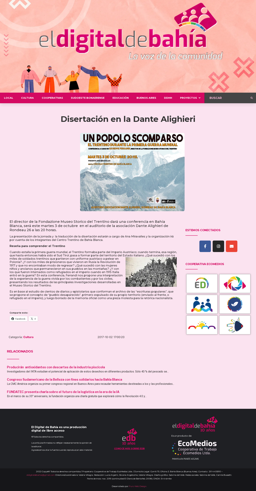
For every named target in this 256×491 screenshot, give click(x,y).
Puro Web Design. (138, 486)
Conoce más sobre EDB (129, 448)
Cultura (28, 337)
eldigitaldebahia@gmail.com (41, 475)
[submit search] (252, 98)
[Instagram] (218, 246)
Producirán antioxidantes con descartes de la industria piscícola (56, 367)
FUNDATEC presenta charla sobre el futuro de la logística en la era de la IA (63, 392)
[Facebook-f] (205, 246)
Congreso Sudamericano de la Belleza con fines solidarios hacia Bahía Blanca (64, 379)
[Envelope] (231, 246)
